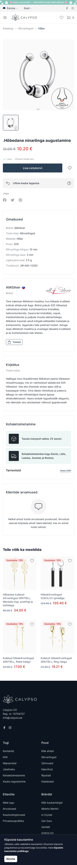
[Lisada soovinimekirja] (32, 560)
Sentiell (45, 826)
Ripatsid (46, 775)
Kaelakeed (47, 781)
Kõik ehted (47, 751)
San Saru (46, 820)
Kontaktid (8, 751)
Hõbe (41, 28)
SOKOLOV (47, 833)
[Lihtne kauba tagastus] (69, 183)
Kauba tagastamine (14, 781)
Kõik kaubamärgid (51, 802)
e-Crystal (46, 814)
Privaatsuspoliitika (13, 820)
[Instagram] (72, 8)
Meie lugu (8, 802)
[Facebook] (67, 8)
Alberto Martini (49, 808)
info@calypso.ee (12, 717)
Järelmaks (9, 769)
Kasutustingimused (14, 814)
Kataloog (8, 28)
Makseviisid (9, 763)
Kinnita (10, 858)
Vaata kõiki (65, 470)
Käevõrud (47, 769)
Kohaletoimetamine (14, 775)
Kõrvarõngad (25, 28)
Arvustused (9, 808)
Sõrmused (47, 763)
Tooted (17, 341)
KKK (5, 757)
